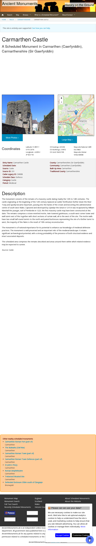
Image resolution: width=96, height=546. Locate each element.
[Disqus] (48, 328)
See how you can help (41, 28)
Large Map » (67, 139)
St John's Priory (11, 465)
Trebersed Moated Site (14, 476)
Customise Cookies (81, 535)
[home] (2, 15)
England (38, 498)
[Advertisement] (48, 74)
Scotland (38, 501)
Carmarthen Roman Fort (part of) (19, 441)
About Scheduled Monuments (77, 498)
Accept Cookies (62, 535)
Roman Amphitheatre (14, 471)
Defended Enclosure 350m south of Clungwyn (24, 482)
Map (17, 15)
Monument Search (12, 501)
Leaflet (72, 135)
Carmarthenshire (23, 20)
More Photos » (12, 137)
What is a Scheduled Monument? (46, 15)
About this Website (73, 501)
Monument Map (11, 498)
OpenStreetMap (81, 135)
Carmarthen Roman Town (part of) (19, 453)
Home (4, 20)
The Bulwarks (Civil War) (15, 447)
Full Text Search (11, 504)
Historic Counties (42, 507)
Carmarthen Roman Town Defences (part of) (23, 459)
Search (9, 15)
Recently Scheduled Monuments (17, 507)
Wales (12, 20)
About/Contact (67, 15)
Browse (25, 15)
